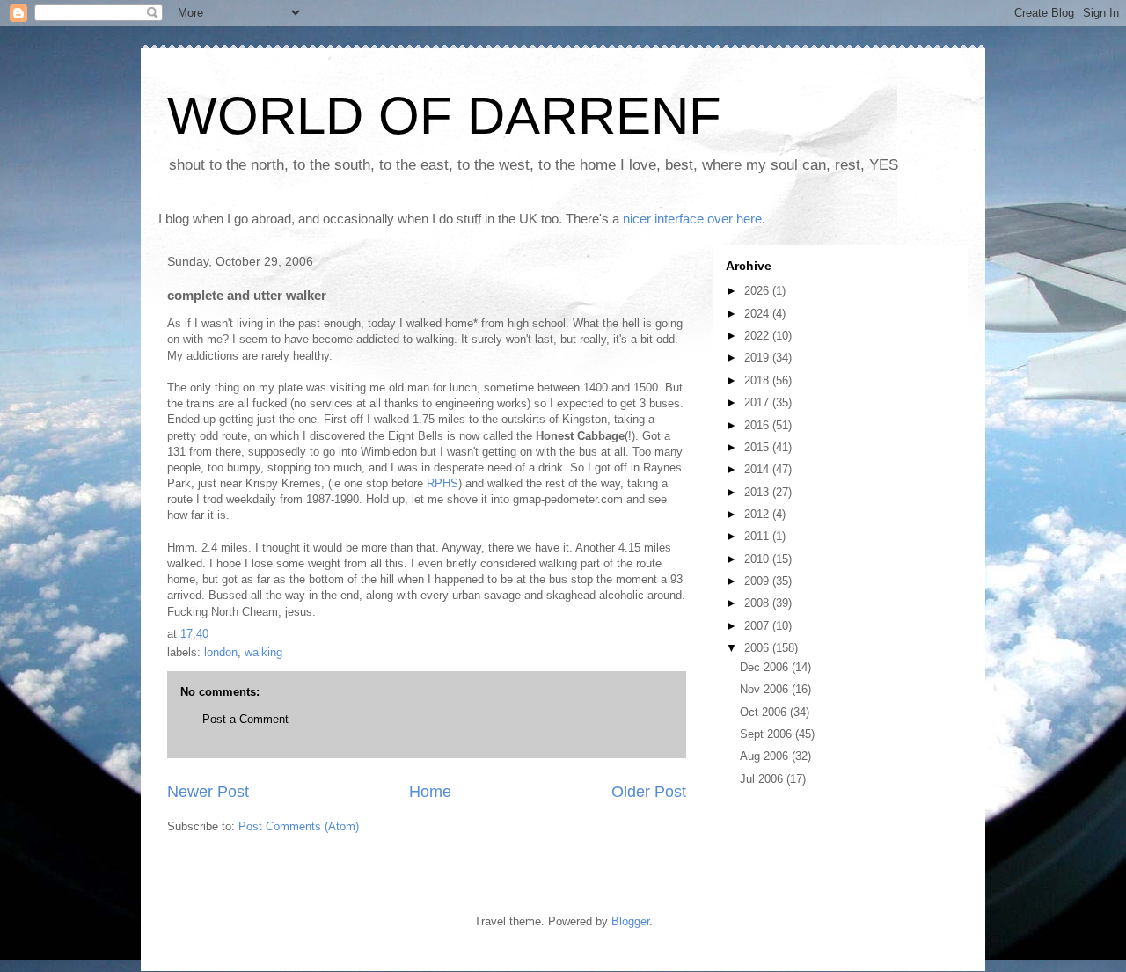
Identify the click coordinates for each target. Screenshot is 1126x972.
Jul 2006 (763, 779)
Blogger (630, 921)
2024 (758, 313)
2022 (758, 335)
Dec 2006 (766, 667)
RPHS (442, 483)
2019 (758, 357)
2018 (758, 380)
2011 (758, 536)
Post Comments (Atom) (298, 826)
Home (430, 791)
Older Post (648, 791)
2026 (758, 290)
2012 (758, 514)
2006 (758, 647)
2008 (758, 603)
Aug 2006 (766, 756)
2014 (758, 469)
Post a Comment (245, 719)
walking (263, 652)
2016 (758, 425)
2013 (758, 492)
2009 (758, 581)
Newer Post (208, 791)
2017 (758, 402)
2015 (758, 447)
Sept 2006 (767, 734)
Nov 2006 (766, 689)
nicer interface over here (692, 218)
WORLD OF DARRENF (444, 115)
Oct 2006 (765, 712)
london (221, 652)
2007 (758, 625)
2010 (758, 559)
